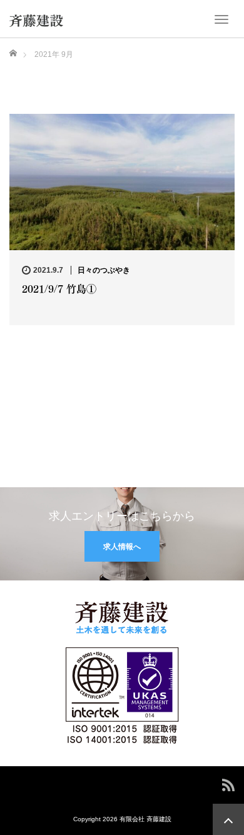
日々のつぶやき (104, 270)
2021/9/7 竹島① (59, 288)
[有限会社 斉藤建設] (36, 18)
